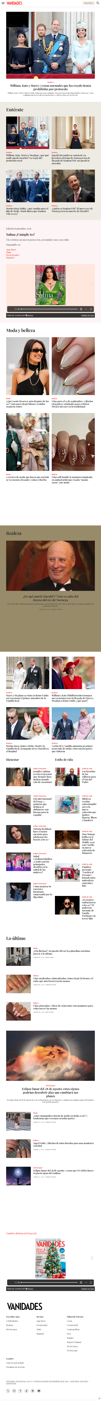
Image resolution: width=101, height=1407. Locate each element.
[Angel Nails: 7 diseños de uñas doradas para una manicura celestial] (18, 1148)
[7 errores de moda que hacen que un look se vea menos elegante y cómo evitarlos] (27, 442)
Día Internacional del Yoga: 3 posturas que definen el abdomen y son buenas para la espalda (42, 806)
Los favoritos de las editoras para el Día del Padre (89, 777)
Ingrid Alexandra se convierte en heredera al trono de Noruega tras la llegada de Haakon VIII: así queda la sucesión (71, 159)
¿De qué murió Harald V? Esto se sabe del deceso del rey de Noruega (50, 598)
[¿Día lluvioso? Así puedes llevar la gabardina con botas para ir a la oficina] (18, 956)
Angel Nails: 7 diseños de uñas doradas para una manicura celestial (63, 1144)
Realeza (50, 82)
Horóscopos (50, 1085)
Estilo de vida (87, 768)
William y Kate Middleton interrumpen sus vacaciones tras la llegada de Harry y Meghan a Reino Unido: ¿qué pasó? (73, 698)
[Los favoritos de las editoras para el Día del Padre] (67, 777)
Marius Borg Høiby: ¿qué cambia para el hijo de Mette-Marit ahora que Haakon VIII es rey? (27, 211)
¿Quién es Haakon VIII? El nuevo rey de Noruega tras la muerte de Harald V (72, 210)
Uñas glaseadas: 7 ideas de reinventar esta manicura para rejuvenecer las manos (63, 1007)
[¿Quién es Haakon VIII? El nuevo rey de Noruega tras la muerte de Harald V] (73, 186)
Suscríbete (89, 3)
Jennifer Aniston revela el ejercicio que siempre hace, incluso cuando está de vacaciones (42, 777)
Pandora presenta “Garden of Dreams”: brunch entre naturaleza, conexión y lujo (89, 876)
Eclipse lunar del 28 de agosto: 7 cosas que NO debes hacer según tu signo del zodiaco (63, 1172)
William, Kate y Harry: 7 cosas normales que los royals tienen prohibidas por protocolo (50, 87)
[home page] (14, 3)
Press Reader (12, 255)
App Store (11, 249)
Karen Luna (49, 957)
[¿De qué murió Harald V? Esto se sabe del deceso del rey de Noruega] (50, 566)
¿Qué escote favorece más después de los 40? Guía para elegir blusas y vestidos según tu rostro (27, 404)
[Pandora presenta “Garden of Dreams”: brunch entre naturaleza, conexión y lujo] (67, 872)
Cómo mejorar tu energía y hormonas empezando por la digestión (42, 892)
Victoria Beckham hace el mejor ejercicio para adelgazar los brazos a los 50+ (42, 834)
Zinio (8, 252)
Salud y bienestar (39, 768)
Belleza (54, 398)
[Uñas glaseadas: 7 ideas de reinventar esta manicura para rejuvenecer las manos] (18, 1011)
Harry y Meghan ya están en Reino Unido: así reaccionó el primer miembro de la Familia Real (27, 698)
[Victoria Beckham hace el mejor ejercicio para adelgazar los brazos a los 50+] (18, 834)
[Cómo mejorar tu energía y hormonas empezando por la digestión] (18, 892)
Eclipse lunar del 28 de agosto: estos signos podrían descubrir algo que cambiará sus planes (50, 1092)
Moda (8, 398)
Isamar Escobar (56, 609)
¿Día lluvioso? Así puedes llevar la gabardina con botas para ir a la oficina (61, 952)
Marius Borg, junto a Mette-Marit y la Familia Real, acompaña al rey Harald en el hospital (27, 749)
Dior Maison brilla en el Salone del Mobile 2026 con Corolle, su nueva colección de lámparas (88, 843)
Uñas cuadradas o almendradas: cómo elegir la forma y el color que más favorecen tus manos (63, 980)
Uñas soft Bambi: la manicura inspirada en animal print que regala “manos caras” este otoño (72, 480)
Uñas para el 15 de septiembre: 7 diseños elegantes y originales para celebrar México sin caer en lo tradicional (72, 404)
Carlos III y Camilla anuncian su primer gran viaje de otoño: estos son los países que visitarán (72, 749)
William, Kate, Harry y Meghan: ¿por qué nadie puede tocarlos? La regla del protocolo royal (27, 158)
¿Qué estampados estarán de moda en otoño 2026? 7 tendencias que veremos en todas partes (60, 1117)
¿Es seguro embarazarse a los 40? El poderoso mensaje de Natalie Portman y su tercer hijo (89, 909)
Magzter (10, 257)
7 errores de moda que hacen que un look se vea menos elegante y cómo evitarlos (27, 478)
